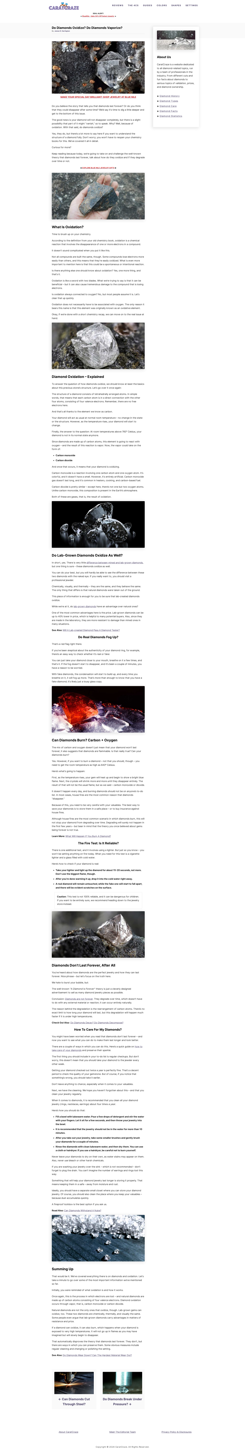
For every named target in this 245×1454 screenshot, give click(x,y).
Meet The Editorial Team (122, 1432)
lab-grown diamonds (85, 606)
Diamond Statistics (171, 116)
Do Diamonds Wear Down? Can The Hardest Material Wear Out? (97, 1355)
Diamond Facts (169, 111)
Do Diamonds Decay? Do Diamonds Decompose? (96, 1022)
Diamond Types (169, 101)
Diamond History (170, 96)
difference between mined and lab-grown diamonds (115, 562)
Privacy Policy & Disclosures (177, 1432)
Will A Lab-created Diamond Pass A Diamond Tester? (91, 630)
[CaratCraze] (63, 6)
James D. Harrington (62, 31)
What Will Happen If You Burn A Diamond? (88, 836)
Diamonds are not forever (79, 999)
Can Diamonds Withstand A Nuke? (82, 1210)
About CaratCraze (68, 1432)
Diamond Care (168, 106)
